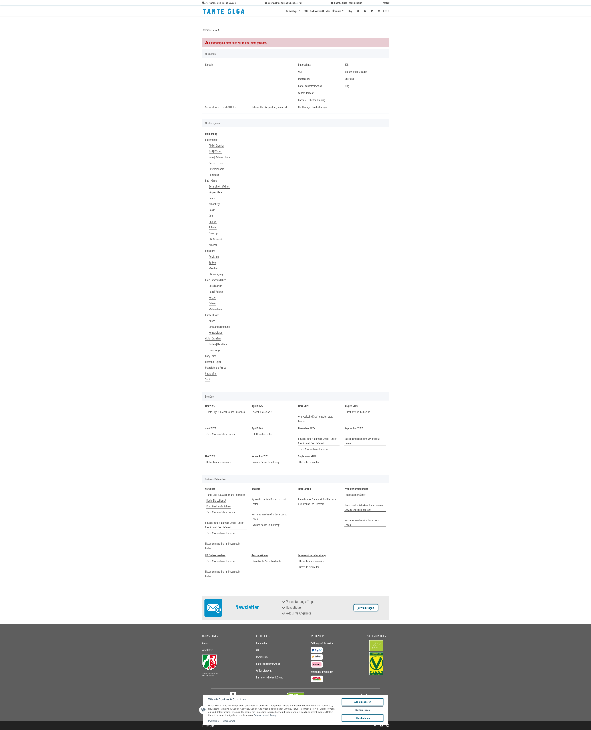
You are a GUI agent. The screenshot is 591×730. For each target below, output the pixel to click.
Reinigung (214, 174)
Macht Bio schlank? (262, 412)
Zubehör (213, 245)
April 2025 (257, 406)
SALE (207, 379)
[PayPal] (317, 650)
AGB (300, 71)
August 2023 (351, 406)
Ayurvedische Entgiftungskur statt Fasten (315, 419)
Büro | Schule (215, 285)
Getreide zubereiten (309, 462)
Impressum (213, 721)
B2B (306, 11)
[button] (365, 11)
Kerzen (212, 297)
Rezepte (255, 489)
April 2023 (257, 428)
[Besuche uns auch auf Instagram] (387, 725)
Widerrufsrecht (306, 93)
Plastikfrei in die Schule (358, 412)
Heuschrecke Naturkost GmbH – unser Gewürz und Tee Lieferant (317, 441)
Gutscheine (210, 373)
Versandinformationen (322, 671)
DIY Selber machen (215, 555)
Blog (350, 11)
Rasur (212, 209)
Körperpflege (215, 192)
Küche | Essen (216, 163)
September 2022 (354, 428)
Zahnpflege (214, 204)
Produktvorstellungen (356, 489)
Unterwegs (214, 350)
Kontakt (386, 2)
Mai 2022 (210, 456)
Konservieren (215, 332)
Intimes (212, 221)
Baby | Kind (210, 356)
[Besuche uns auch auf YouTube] (381, 725)
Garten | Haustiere (218, 344)
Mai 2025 (210, 406)
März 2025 (303, 406)
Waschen (213, 268)
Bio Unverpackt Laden (320, 11)
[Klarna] (317, 664)
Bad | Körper (215, 151)
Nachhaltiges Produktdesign (348, 2)
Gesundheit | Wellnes (219, 186)
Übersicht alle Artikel (216, 367)
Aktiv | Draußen (216, 145)
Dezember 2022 (306, 428)
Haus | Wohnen (216, 291)
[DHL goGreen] (317, 679)
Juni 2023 (210, 428)
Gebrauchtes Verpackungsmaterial (285, 2)
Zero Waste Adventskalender (313, 449)
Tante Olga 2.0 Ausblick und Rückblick (225, 412)
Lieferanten (304, 489)
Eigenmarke (211, 139)
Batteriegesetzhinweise (310, 86)
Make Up (213, 233)
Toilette (212, 227)
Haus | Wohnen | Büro (219, 157)
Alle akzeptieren (362, 701)
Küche (212, 321)
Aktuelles (210, 489)
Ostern (212, 303)
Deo (211, 215)
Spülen (212, 262)
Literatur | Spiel (217, 169)
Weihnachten (215, 309)
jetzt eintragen (366, 608)
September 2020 (307, 456)
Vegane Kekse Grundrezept (266, 462)
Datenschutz (229, 721)
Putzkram (214, 256)
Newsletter (207, 650)
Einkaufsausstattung (219, 326)
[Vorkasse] (317, 657)
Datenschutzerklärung (265, 715)
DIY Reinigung (216, 274)
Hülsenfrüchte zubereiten (219, 462)
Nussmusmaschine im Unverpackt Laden (362, 441)
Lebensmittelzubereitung (312, 555)
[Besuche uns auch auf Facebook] (375, 725)
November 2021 (260, 456)
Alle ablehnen (363, 718)
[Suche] (358, 11)
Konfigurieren (362, 710)
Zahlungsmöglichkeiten (322, 643)
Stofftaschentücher (263, 434)
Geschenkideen (259, 555)
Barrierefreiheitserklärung (311, 100)
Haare (212, 198)
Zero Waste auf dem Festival (220, 434)
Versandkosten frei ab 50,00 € (221, 2)
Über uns (349, 78)
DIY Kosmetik (215, 239)
